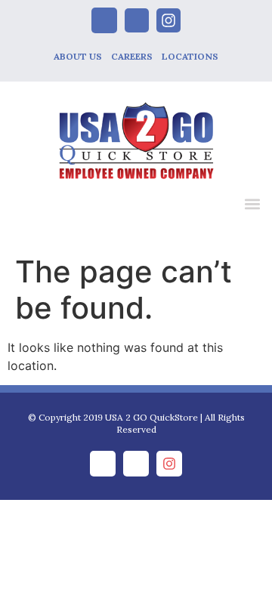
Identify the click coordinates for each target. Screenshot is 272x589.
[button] (252, 203)
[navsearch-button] (221, 206)
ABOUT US (78, 56)
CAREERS (132, 56)
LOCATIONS (190, 56)
